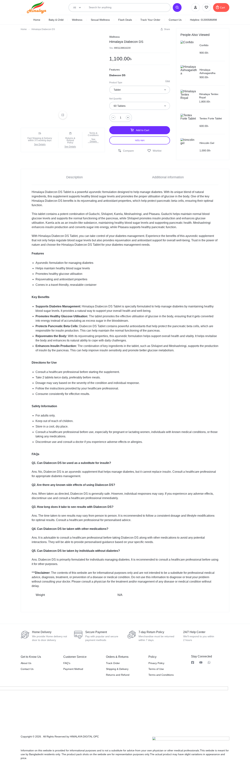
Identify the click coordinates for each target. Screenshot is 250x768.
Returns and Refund (117, 674)
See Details (40, 144)
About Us (26, 663)
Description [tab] (74, 177)
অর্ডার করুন (139, 140)
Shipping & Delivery (117, 668)
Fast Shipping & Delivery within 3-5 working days (39, 139)
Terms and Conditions (161, 674)
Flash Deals (125, 19)
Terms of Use (156, 668)
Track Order (113, 663)
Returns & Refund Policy (70, 140)
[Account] (195, 7)
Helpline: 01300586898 (203, 19)
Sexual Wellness (100, 19)
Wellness (77, 19)
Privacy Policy (156, 663)
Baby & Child (56, 19)
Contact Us (175, 19)
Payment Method (73, 668)
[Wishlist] (206, 7)
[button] (165, 29)
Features (114, 69)
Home (36, 19)
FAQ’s (66, 663)
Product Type (115, 82)
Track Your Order (150, 19)
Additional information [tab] (168, 177)
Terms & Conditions (93, 134)
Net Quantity (115, 98)
